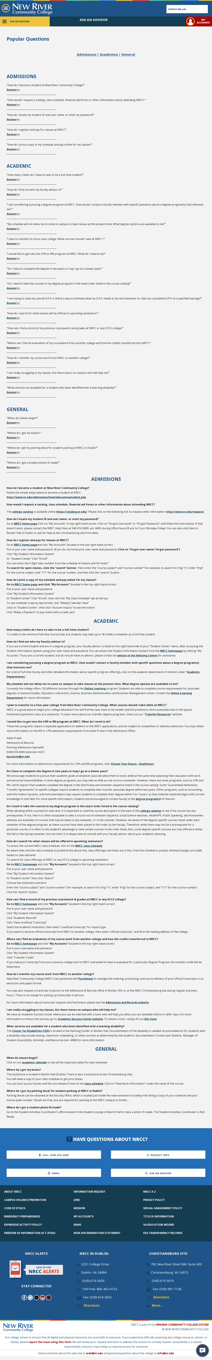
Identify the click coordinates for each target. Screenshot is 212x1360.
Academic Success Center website (80, 1019)
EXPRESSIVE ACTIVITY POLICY (23, 1224)
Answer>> (13, 90)
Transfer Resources (158, 714)
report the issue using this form (50, 1342)
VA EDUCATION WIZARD (158, 1224)
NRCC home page (25, 523)
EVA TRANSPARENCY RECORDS (162, 1233)
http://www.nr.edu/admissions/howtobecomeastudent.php (46, 497)
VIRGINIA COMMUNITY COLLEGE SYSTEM (182, 1324)
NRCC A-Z (149, 1191)
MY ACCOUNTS (84, 1216)
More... (157, 1305)
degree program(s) (148, 799)
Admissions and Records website (127, 1002)
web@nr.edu (94, 1353)
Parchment (86, 978)
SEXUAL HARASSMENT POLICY (162, 1208)
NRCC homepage (171, 651)
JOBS (77, 1200)
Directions (92, 1305)
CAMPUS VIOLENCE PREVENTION (25, 1200)
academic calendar (34, 1062)
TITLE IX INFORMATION (158, 1216)
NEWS (77, 1224)
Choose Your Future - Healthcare (132, 764)
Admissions (86, 54)
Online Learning (95, 688)
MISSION (79, 1208)
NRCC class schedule (88, 846)
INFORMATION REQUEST (90, 1191)
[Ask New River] (202, 1350)
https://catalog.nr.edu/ (71, 512)
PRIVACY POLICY (154, 1200)
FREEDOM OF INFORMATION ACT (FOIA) (29, 1233)
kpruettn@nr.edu (18, 756)
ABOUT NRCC (13, 1191)
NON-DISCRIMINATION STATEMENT (97, 1233)
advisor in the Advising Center (137, 655)
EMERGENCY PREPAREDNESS (22, 1216)
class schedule (93, 1083)
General (128, 54)
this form (150, 1019)
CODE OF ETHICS (14, 1208)
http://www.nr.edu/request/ (185, 512)
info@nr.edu (166, 1353)
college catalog (22, 512)
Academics (109, 54)
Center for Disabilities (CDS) (31, 1031)
